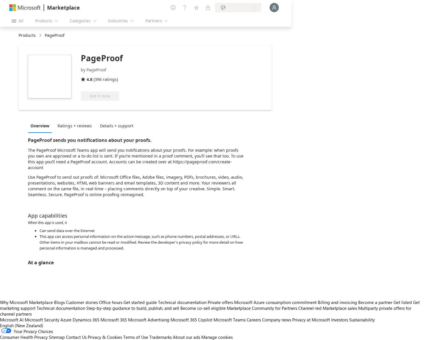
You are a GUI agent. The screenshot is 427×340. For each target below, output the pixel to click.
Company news (276, 320)
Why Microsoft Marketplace (26, 302)
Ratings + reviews (75, 126)
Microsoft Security (42, 320)
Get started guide (140, 302)
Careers (254, 320)
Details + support (116, 126)
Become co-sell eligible (203, 308)
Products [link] (27, 35)
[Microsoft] (25, 7)
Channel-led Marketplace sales (327, 308)
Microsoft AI (12, 320)
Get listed (403, 302)
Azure (65, 320)
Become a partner (375, 302)
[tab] (41, 125)
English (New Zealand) (21, 325)
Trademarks (160, 337)
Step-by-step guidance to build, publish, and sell (132, 308)
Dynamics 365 (86, 320)
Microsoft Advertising (148, 320)
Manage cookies (217, 337)
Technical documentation (182, 302)
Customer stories (82, 302)
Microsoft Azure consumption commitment (276, 302)
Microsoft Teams (229, 320)
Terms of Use (135, 337)
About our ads (186, 337)
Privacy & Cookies (105, 337)
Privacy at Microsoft (311, 320)
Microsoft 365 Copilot (191, 320)
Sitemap (57, 337)
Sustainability (362, 320)
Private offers (220, 302)
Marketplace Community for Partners (262, 308)
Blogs (59, 302)
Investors (339, 320)
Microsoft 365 (114, 320)
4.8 (89, 79)
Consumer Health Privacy (24, 337)
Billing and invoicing (337, 302)
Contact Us (76, 337)
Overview (40, 126)
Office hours (110, 302)
